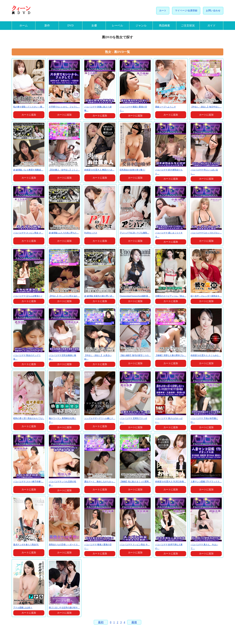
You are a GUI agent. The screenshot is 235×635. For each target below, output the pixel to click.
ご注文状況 (188, 25)
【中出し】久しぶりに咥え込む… (64, 296)
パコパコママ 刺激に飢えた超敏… (98, 109)
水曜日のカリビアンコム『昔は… (170, 296)
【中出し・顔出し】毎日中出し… (206, 107)
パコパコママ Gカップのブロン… (206, 233)
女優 (94, 25)
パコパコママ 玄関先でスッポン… (133, 420)
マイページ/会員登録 (186, 10)
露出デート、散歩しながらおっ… (99, 481)
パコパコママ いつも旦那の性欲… (62, 483)
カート (162, 10)
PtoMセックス (90, 233)
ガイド (211, 25)
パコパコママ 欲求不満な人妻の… (169, 546)
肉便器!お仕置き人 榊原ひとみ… (99, 170)
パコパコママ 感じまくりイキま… (169, 235)
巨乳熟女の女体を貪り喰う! (132, 170)
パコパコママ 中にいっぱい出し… (204, 172)
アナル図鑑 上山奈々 (22, 607)
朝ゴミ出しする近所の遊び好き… (64, 607)
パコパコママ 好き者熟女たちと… (169, 172)
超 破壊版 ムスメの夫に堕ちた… (64, 233)
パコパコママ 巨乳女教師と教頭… (62, 357)
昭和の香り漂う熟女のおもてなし (28, 418)
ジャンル (141, 25)
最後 (134, 622)
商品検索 (164, 25)
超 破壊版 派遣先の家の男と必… (99, 296)
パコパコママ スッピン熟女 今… (135, 544)
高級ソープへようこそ (165, 107)
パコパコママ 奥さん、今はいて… (204, 546)
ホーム (23, 25)
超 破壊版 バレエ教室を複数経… (28, 170)
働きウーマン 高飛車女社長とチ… (62, 420)
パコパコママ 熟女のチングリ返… (27, 357)
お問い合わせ (213, 10)
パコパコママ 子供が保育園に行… (204, 420)
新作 (47, 25)
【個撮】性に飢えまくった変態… (135, 481)
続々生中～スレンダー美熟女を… (206, 296)
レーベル (117, 25)
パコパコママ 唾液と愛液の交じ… (133, 109)
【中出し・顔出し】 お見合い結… (98, 357)
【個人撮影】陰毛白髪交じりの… (135, 355)
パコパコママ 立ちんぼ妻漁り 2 (27, 296)
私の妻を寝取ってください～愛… (28, 107)
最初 (101, 622)
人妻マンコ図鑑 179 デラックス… (206, 481)
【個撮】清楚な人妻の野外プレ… (170, 355)
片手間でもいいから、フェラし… (64, 107)
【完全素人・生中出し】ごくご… (64, 170)
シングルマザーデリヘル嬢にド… (99, 418)
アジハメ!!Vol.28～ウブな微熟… (134, 233)
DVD (70, 25)
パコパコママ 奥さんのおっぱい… (169, 420)
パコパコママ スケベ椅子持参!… (28, 481)
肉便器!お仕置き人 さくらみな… (206, 355)
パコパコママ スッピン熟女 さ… (28, 233)
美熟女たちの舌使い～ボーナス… (64, 544)
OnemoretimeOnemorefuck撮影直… (135, 296)
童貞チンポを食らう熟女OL (26, 544)
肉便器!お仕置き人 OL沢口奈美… (170, 481)
